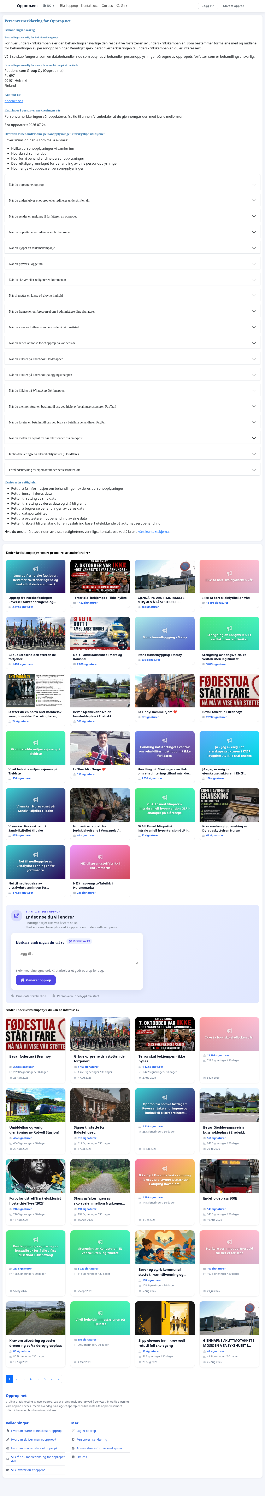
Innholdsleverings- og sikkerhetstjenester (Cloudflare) (44, 454)
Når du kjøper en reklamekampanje (32, 248)
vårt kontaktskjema (153, 531)
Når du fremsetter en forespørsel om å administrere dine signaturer (52, 311)
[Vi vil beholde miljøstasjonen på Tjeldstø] (35, 757)
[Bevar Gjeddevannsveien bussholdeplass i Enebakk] (100, 700)
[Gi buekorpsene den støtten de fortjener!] (35, 643)
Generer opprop (38, 980)
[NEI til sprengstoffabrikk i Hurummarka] (100, 871)
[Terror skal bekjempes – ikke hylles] (100, 584)
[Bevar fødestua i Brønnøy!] (229, 698)
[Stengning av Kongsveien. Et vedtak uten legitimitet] (229, 643)
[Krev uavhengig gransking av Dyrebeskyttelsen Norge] (229, 814)
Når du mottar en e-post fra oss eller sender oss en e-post (45, 438)
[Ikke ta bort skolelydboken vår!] (229, 584)
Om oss (107, 5)
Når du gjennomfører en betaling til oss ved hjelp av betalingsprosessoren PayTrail (62, 406)
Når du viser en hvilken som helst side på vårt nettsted (44, 327)
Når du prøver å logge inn (26, 264)
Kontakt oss (89, 5)
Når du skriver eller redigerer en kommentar (37, 279)
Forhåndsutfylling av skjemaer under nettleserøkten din (45, 470)
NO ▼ (51, 5)
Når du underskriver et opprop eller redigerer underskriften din (49, 200)
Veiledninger (17, 1422)
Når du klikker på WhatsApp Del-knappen (37, 390)
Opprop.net (27, 6)
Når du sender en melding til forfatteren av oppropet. (43, 216)
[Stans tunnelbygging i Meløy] (165, 641)
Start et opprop (234, 5)
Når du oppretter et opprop (26, 184)
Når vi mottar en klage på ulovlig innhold (36, 295)
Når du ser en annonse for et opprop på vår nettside (42, 343)
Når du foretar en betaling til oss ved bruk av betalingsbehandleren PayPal (57, 422)
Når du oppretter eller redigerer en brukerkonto (39, 232)
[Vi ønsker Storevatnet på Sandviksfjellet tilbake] (35, 814)
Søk (124, 5)
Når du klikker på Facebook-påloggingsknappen (40, 375)
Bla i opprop (69, 5)
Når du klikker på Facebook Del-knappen (36, 359)
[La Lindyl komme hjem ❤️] (165, 698)
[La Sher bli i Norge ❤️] (100, 755)
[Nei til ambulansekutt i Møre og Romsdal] (100, 643)
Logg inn (208, 5)
